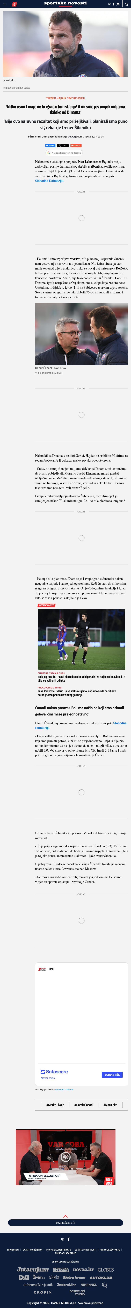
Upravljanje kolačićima (65, 1262)
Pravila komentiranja (58, 1250)
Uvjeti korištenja (32, 1250)
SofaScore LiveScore (64, 1089)
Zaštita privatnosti (85, 1250)
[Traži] (126, 4)
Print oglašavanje (65, 1253)
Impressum (13, 1250)
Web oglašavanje (110, 1250)
